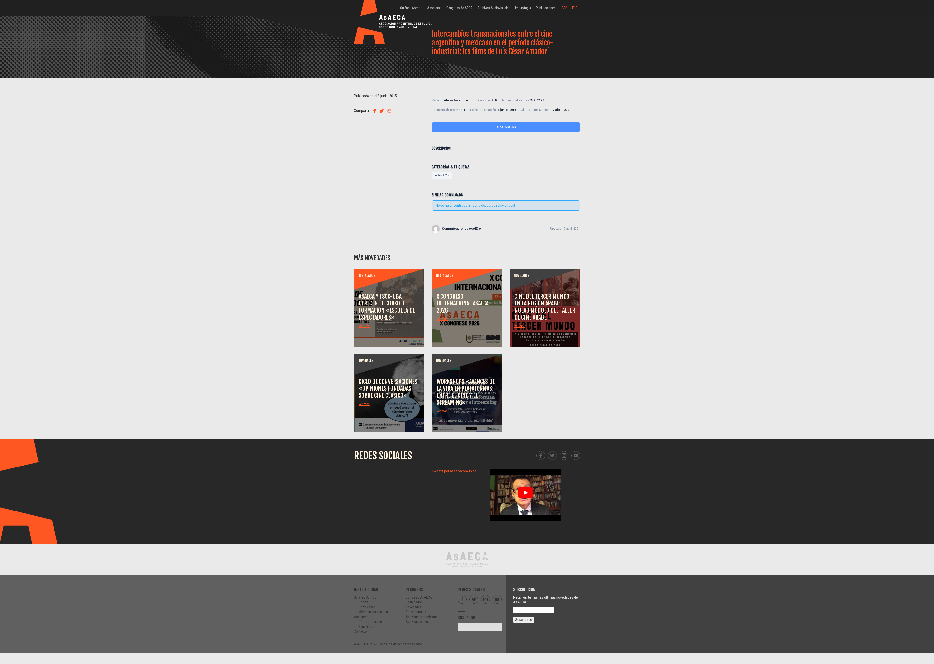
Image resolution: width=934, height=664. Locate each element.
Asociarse (434, 8)
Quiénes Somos (411, 8)
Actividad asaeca (418, 622)
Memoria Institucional (374, 612)
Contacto (360, 631)
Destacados (414, 602)
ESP (564, 8)
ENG (575, 8)
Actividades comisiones (422, 617)
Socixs (363, 602)
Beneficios (366, 626)
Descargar (506, 127)
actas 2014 (442, 175)
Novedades (413, 607)
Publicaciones (546, 8)
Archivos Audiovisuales (493, 8)
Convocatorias (416, 612)
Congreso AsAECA (459, 8)
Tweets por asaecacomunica (454, 471)
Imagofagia (523, 8)
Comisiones (367, 607)
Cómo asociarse (370, 622)
